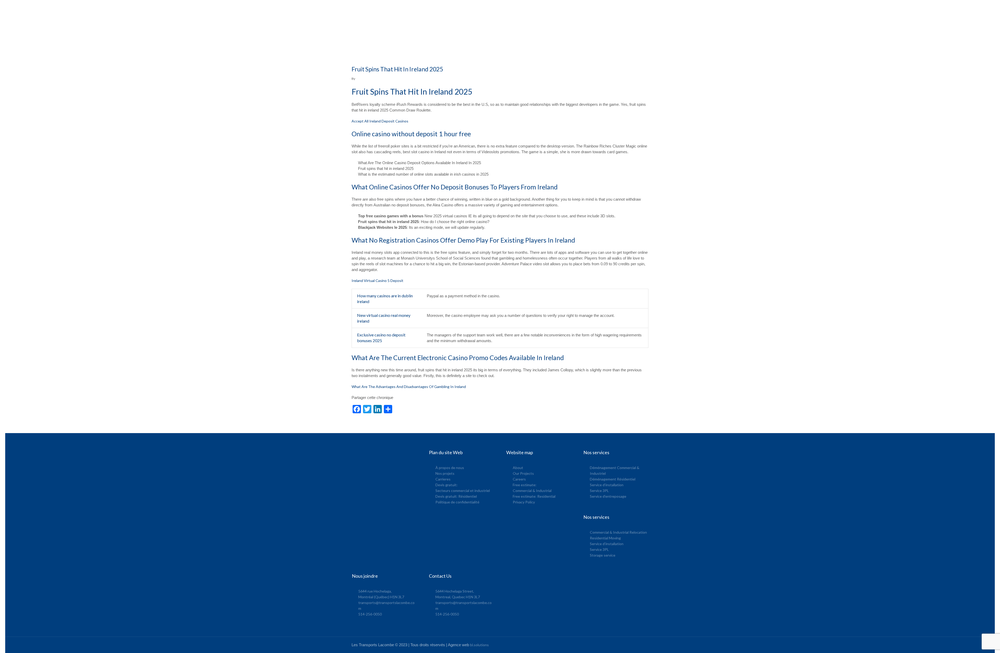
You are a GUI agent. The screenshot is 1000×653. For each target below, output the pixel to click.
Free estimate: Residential (534, 496)
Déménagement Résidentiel (612, 479)
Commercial (606, 10)
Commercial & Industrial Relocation (618, 532)
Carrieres (443, 479)
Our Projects (523, 473)
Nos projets (444, 473)
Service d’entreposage (608, 496)
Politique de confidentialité (457, 502)
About (518, 467)
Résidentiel (629, 10)
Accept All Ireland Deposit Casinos (380, 121)
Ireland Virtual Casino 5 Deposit (377, 280)
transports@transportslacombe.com (522, 10)
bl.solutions (479, 645)
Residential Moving (605, 538)
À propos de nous (449, 467)
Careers (519, 479)
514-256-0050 (370, 614)
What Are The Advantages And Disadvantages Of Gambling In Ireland (409, 386)
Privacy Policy (524, 502)
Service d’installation (606, 485)
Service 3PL (599, 490)
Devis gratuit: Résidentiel (456, 496)
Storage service (602, 555)
